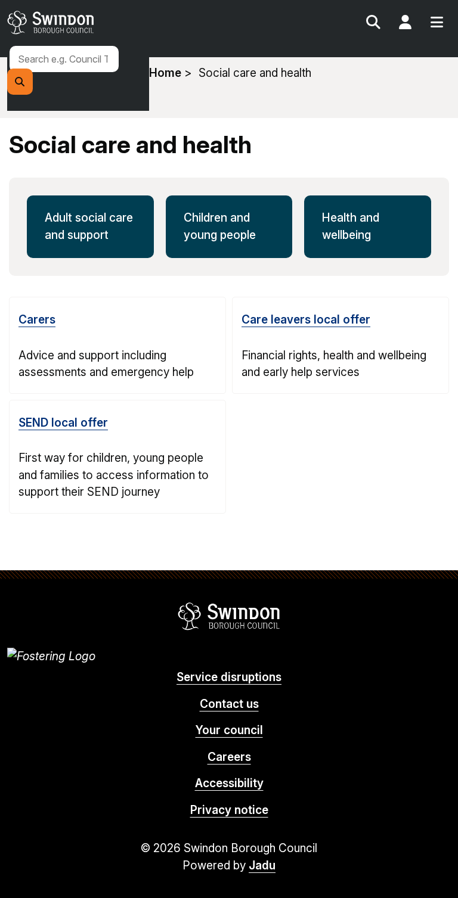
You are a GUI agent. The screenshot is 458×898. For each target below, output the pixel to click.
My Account (405, 24)
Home (165, 73)
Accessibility (229, 783)
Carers (36, 320)
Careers (229, 757)
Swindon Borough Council (229, 616)
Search (373, 24)
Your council (229, 730)
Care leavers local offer (306, 320)
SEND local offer (63, 423)
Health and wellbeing (350, 226)
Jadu (262, 865)
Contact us (229, 704)
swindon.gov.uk (116, 22)
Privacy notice (229, 810)
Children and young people (220, 226)
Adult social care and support (89, 226)
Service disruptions (229, 677)
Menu (436, 24)
